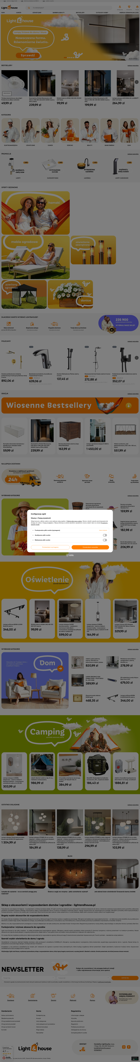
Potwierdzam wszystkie (90, 547)
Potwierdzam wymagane (50, 547)
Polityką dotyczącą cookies (74, 521)
